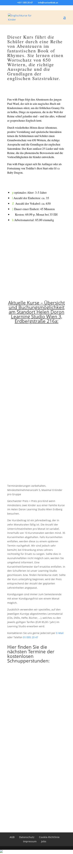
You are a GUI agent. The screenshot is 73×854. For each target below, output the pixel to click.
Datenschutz (26, 837)
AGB (12, 837)
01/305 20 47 (30, 637)
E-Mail (60, 633)
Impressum (29, 841)
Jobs (43, 841)
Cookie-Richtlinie (49, 837)
